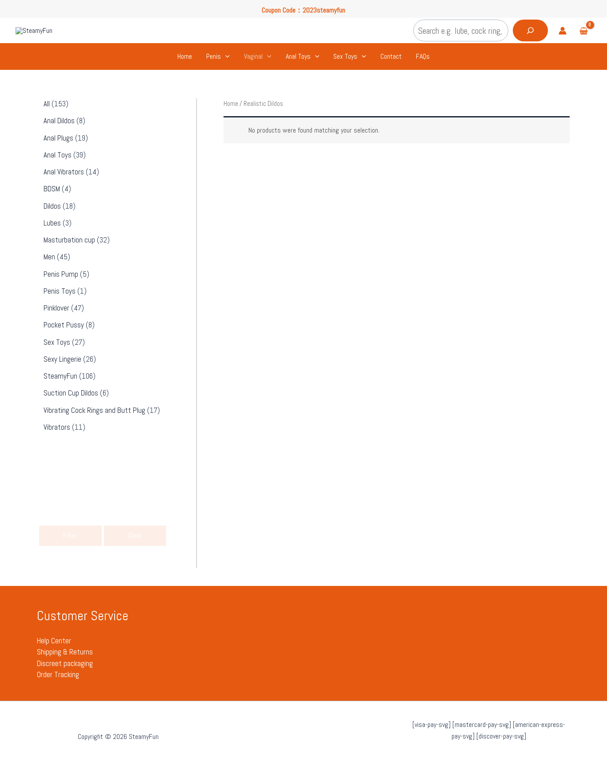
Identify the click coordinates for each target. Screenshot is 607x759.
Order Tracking (58, 674)
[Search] (530, 30)
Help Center (54, 641)
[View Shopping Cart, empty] (583, 32)
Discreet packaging (65, 663)
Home (231, 104)
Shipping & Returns (65, 652)
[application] (225, 56)
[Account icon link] (563, 31)
